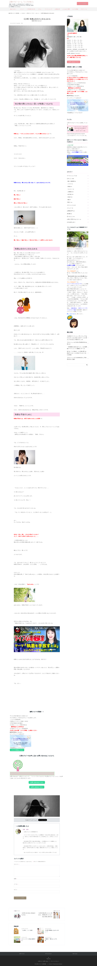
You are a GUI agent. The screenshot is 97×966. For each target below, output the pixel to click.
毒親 (69, 199)
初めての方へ (13, 9)
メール (16, 884)
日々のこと (71, 216)
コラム (39, 9)
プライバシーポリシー (55, 961)
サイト (15, 889)
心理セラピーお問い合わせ (43, 961)
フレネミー (71, 189)
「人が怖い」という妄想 (26, 930)
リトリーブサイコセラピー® (74, 283)
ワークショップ (48, 9)
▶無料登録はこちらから (16, 732)
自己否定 (70, 194)
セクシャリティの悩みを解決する (28, 939)
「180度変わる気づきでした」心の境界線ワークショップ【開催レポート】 (77, 347)
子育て (69, 202)
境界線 (70, 186)
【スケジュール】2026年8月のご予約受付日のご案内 (76, 358)
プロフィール (84, 9)
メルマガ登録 (82, 3)
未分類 (69, 213)
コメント (16, 864)
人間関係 (70, 191)
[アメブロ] (77, 126)
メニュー (22, 9)
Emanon (60, 964)
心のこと (70, 178)
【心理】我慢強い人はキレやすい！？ (52, 931)
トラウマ (70, 183)
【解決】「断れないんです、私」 (51, 939)
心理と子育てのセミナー (74, 219)
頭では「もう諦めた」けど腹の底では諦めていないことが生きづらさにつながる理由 (76, 353)
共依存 (70, 197)
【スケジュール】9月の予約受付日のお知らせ (77, 343)
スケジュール (71, 205)
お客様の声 (57, 9)
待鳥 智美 (20, 23)
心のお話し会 (71, 222)
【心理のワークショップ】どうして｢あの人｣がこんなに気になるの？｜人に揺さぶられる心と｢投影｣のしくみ (77, 337)
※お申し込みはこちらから (73, 53)
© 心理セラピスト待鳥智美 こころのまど (44, 964)
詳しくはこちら (71, 313)
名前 (15, 878)
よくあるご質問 (66, 9)
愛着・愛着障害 (72, 181)
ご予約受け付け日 (31, 9)
